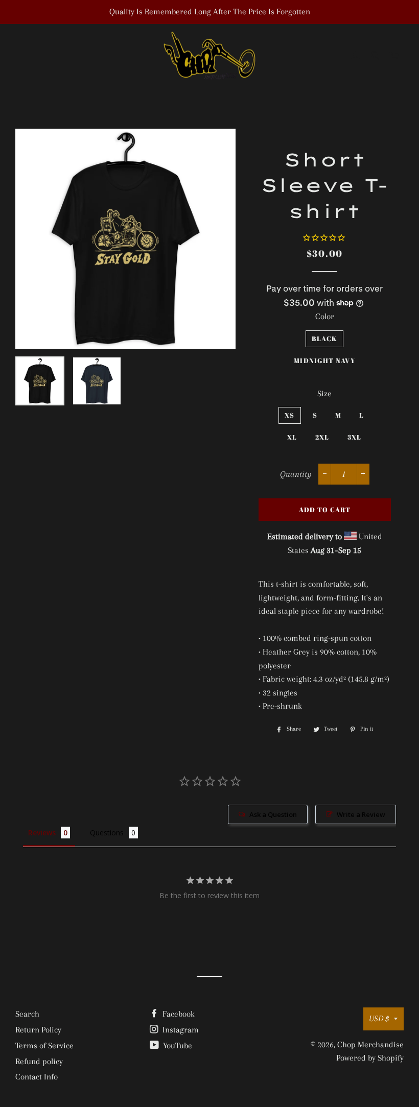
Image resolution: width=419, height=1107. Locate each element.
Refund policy (39, 1061)
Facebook (177, 1014)
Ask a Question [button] (273, 814)
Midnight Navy (324, 360)
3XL (354, 437)
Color (324, 316)
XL (292, 437)
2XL (322, 437)
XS (290, 415)
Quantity (295, 474)
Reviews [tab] (42, 832)
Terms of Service (44, 1045)
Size (324, 393)
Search (27, 1014)
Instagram (179, 1029)
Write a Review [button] (361, 814)
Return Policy (38, 1029)
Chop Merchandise (370, 1044)
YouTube (176, 1045)
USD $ (379, 1018)
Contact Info (36, 1076)
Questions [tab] (107, 832)
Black (325, 338)
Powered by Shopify (370, 1058)
